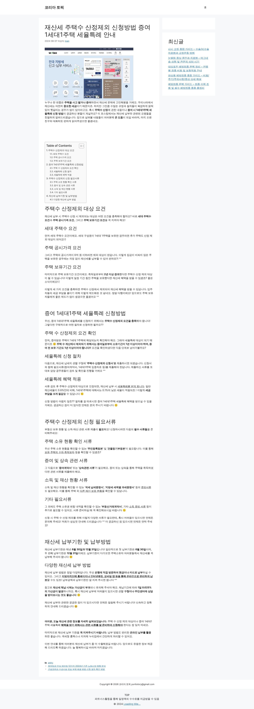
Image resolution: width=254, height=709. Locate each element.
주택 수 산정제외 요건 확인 (65, 168)
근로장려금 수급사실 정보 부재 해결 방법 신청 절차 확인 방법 (76, 669)
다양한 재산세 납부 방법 (65, 199)
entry (50, 662)
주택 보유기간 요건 (62, 161)
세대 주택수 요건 (61, 154)
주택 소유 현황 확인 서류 (65, 182)
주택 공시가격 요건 (62, 157)
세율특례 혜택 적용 (63, 175)
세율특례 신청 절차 (62, 171)
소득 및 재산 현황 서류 (64, 189)
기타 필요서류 (60, 192)
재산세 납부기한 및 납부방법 (63, 196)
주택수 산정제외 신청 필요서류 (64, 178)
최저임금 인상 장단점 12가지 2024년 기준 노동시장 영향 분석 (77, 666)
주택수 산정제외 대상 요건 (61, 150)
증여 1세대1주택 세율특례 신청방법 (66, 164)
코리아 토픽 (54, 7)
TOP (127, 695)
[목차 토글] (80, 145)
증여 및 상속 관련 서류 (64, 185)
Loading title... (132, 704)
